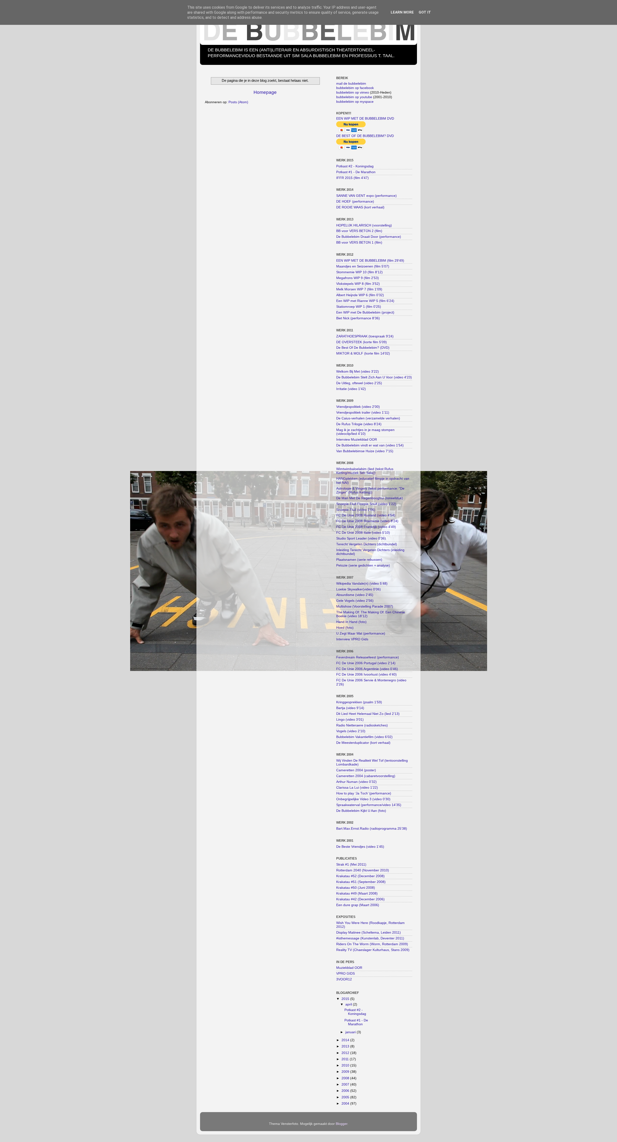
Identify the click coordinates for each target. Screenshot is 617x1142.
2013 (346, 1046)
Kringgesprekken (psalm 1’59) (359, 702)
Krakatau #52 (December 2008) (360, 876)
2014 (346, 1040)
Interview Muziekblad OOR (356, 439)
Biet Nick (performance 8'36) (358, 318)
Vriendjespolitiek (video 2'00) (358, 407)
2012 (346, 1053)
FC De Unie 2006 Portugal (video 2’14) (366, 663)
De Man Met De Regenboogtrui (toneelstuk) (369, 498)
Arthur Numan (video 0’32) (356, 782)
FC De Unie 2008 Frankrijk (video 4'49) (366, 527)
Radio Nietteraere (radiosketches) (362, 725)
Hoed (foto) (345, 627)
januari (351, 1032)
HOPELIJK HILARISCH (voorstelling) (364, 225)
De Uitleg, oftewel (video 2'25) (359, 383)
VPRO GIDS (345, 973)
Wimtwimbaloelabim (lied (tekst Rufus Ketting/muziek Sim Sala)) (364, 471)
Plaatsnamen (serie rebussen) (359, 559)
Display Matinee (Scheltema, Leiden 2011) (368, 932)
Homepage (265, 92)
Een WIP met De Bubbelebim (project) (365, 312)
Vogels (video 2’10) (350, 731)
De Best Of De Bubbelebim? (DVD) (362, 347)
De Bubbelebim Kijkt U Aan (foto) (361, 811)
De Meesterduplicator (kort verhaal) (363, 743)
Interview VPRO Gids (352, 639)
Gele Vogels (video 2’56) (355, 600)
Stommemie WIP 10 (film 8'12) (359, 272)
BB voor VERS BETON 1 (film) (359, 242)
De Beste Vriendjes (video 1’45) (360, 846)
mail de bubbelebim (351, 83)
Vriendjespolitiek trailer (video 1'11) (362, 412)
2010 (346, 1065)
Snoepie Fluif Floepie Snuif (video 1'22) (366, 504)
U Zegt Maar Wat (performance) (360, 633)
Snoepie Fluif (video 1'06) (355, 510)
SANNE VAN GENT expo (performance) (366, 196)
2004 (346, 1103)
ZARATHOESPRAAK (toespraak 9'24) (365, 336)
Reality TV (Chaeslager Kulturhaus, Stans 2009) (372, 950)
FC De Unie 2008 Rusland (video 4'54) (365, 515)
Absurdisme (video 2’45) (354, 595)
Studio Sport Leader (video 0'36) (361, 538)
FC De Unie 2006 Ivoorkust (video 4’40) (366, 674)
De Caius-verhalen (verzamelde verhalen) (368, 418)
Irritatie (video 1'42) (351, 389)
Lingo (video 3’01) (350, 719)
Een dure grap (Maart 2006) (357, 905)
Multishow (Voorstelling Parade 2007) (364, 606)
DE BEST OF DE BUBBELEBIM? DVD (365, 136)
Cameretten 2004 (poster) (356, 770)
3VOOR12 (344, 979)
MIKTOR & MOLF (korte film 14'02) (363, 353)
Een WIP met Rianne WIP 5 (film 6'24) (365, 301)
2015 (346, 999)
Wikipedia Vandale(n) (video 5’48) (362, 583)
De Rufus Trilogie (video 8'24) (359, 424)
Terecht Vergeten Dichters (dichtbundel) (366, 544)
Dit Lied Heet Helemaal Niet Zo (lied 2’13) (368, 714)
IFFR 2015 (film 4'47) (352, 178)
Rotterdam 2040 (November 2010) (362, 870)
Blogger (341, 1124)
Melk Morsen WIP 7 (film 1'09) (359, 289)
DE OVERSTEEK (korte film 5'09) (361, 342)
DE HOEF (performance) (355, 201)
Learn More (402, 12)
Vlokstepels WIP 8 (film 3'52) (358, 284)
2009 (346, 1072)
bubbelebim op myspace (355, 101)
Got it (425, 12)
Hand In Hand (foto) (351, 622)
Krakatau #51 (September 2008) (361, 882)
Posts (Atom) (238, 102)
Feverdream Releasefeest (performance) (367, 657)
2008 (346, 1078)
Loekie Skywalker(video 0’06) (358, 589)
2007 (346, 1084)
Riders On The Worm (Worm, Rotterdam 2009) (372, 944)
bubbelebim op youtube (354, 97)
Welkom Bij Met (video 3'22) (357, 371)
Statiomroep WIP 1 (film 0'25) (358, 306)
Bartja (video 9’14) (350, 708)
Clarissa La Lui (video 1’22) (357, 787)
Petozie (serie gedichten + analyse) (363, 565)
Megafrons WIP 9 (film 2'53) (357, 278)
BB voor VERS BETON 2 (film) (359, 231)
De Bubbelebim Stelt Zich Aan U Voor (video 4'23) (374, 377)
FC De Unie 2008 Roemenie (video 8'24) (367, 521)
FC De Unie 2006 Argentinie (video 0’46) (367, 669)
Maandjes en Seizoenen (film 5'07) (362, 266)
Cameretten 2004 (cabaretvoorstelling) (365, 776)
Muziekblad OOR (349, 968)
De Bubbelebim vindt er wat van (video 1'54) (370, 445)
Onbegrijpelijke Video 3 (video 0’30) (363, 799)
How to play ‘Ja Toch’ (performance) (363, 793)
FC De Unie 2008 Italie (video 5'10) (363, 532)
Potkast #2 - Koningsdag (355, 166)
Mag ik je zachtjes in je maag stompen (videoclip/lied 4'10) (365, 432)
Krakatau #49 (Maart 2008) (357, 893)
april (349, 1004)
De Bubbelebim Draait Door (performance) (368, 237)
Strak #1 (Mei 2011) (351, 864)
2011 (346, 1059)
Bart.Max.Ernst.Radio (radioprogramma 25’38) (371, 828)
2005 (346, 1097)
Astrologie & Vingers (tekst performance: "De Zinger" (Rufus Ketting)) (370, 490)
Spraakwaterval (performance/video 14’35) (368, 805)
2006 (346, 1091)
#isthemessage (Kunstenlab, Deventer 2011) (370, 938)
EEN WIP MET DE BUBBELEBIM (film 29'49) (370, 260)
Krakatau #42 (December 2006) (360, 899)
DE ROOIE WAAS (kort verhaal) (360, 207)
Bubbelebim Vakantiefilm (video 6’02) (364, 737)
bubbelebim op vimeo (352, 92)
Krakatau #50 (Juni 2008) (355, 887)
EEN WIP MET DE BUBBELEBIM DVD (365, 118)
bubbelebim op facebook (355, 88)
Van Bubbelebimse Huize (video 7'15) (364, 451)
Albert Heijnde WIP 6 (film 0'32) (360, 295)
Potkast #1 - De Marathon (356, 172)
